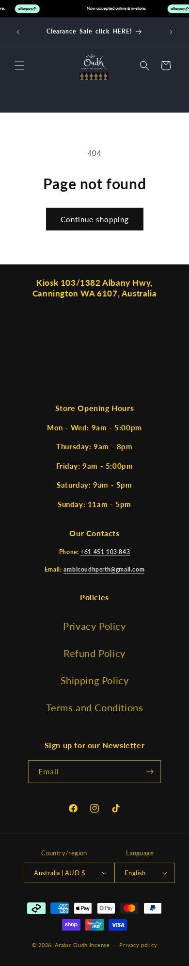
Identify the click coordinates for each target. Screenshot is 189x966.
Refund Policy (94, 653)
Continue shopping (95, 219)
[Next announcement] (171, 32)
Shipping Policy (95, 680)
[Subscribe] (149, 771)
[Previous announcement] (18, 32)
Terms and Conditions (94, 707)
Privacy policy (138, 945)
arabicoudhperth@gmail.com (103, 569)
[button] (19, 65)
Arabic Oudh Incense (82, 945)
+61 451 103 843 (105, 552)
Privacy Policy (94, 626)
